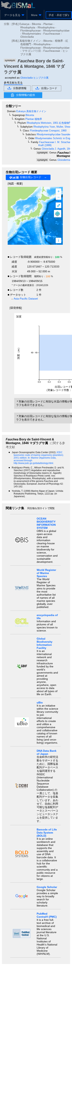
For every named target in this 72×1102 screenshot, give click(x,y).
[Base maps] (57, 213)
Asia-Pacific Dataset (26, 298)
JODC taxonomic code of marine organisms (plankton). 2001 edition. (39, 455)
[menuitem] (14, 15)
